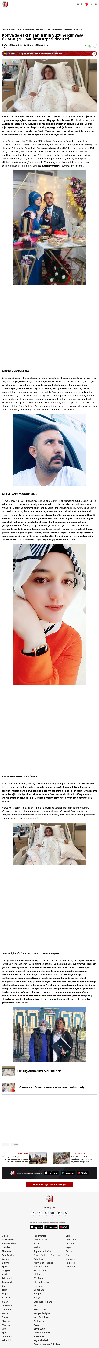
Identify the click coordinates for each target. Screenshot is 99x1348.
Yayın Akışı (39, 1328)
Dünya (5, 1262)
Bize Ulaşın (40, 1309)
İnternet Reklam (43, 1301)
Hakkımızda (40, 1336)
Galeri (5, 1301)
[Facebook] (33, 1213)
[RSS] (65, 1213)
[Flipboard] (59, 1213)
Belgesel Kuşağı (42, 1270)
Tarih (4, 1289)
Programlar (40, 1235)
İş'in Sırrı (38, 1285)
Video (5, 1235)
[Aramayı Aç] (91, 4)
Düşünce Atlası (41, 1239)
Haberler (5, 29)
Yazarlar (6, 1297)
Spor (4, 1266)
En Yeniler (7, 1305)
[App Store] (51, 1173)
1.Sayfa (37, 1297)
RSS (36, 1305)
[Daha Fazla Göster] (95, 46)
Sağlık (5, 1293)
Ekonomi (6, 1251)
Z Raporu (38, 1293)
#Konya (15, 1144)
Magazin (6, 1270)
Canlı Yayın (8, 1239)
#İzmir (5, 1144)
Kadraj (37, 1247)
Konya (5, 141)
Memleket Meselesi (44, 1262)
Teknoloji (7, 1278)
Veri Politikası (41, 1317)
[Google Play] (67, 1173)
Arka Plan (39, 1258)
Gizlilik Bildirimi (42, 1332)
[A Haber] (5, 4)
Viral (4, 1274)
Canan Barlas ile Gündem (47, 1255)
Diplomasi (39, 1274)
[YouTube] (52, 1213)
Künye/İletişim (42, 1313)
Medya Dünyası (41, 1282)
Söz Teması (39, 1278)
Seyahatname (41, 1266)
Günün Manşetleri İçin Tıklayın (49, 1184)
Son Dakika (8, 1255)
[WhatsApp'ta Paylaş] (90, 46)
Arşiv (36, 1324)
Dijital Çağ (39, 1289)
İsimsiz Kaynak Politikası (47, 1344)
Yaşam (5, 1258)
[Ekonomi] (69, 4)
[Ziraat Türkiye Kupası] (86, 4)
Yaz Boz (37, 1243)
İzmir (38, 158)
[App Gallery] (83, 1173)
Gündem (6, 1247)
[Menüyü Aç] (95, 4)
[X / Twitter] (39, 1213)
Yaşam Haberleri (16, 29)
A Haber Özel (9, 1243)
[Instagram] (46, 1213)
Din (4, 1285)
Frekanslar (39, 1321)
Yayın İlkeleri (41, 1340)
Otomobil (7, 1282)
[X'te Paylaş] (85, 46)
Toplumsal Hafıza (42, 1251)
